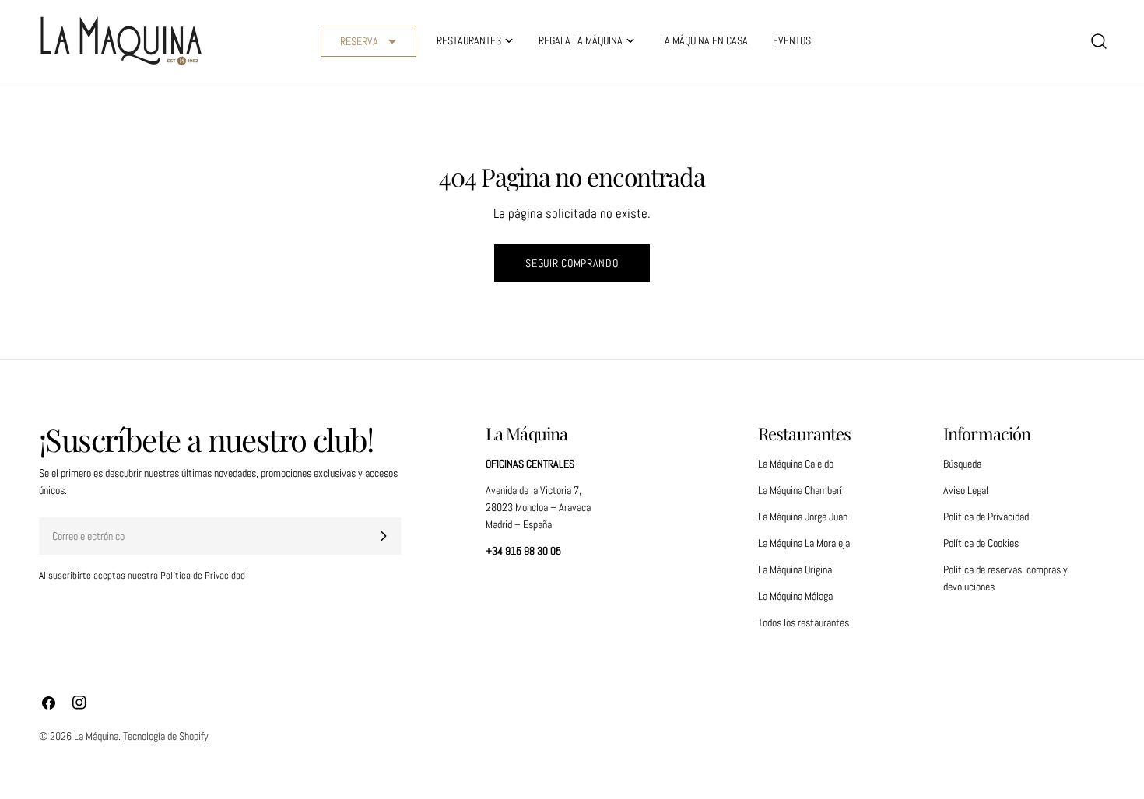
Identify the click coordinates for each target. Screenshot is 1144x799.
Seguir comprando (571, 263)
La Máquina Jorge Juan (802, 517)
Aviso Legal (965, 490)
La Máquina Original (796, 569)
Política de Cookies (981, 543)
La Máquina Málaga (795, 596)
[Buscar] (1098, 41)
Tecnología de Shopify (166, 736)
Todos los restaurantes (803, 622)
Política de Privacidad (986, 517)
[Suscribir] (383, 536)
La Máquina (96, 736)
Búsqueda (962, 464)
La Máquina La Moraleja (804, 543)
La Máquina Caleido (795, 464)
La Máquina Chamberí (800, 490)
